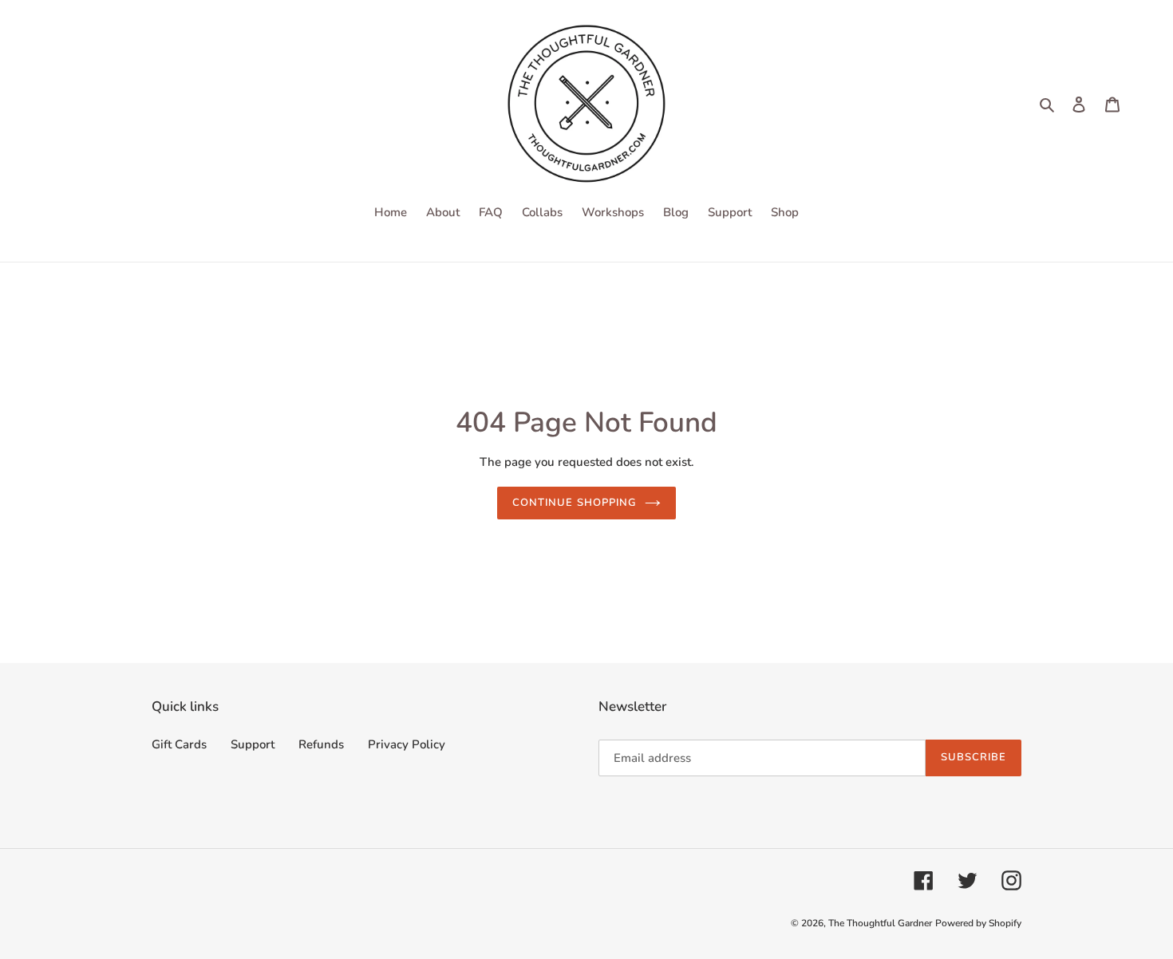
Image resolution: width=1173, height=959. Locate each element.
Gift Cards (179, 744)
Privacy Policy (406, 744)
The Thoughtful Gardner (880, 923)
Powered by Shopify (978, 923)
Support (252, 744)
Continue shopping (574, 502)
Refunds (321, 744)
